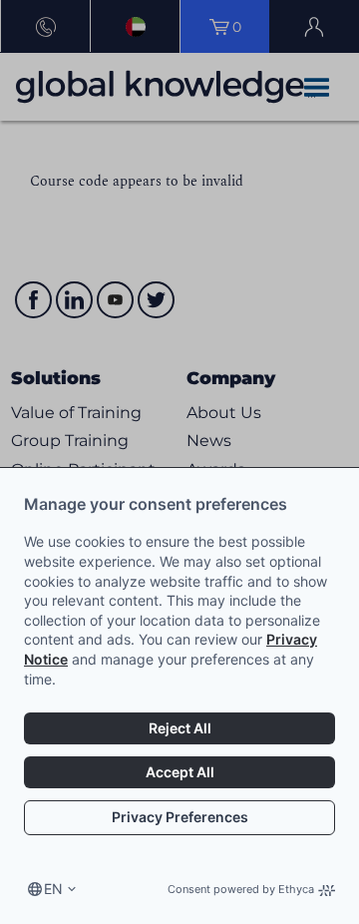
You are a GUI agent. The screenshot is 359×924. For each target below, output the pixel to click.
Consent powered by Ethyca (241, 889)
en (53, 888)
